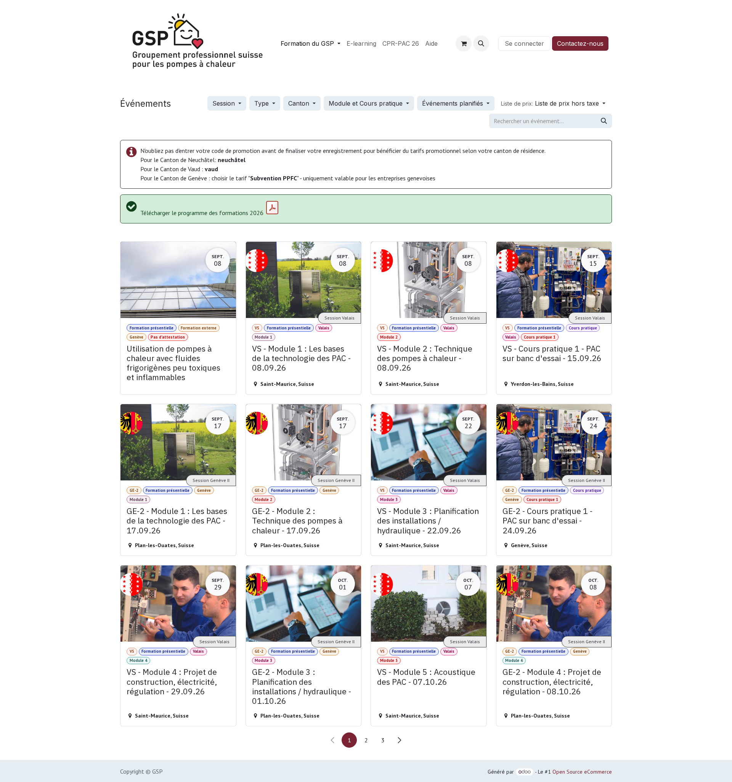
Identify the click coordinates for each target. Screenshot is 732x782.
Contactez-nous (580, 43)
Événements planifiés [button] (453, 103)
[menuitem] (311, 43)
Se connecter (524, 43)
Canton (299, 103)
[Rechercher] (604, 121)
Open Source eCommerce (582, 771)
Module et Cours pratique (367, 103)
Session (224, 103)
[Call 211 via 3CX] (494, 43)
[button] (481, 43)
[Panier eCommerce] (464, 43)
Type (262, 103)
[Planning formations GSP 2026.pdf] (272, 208)
